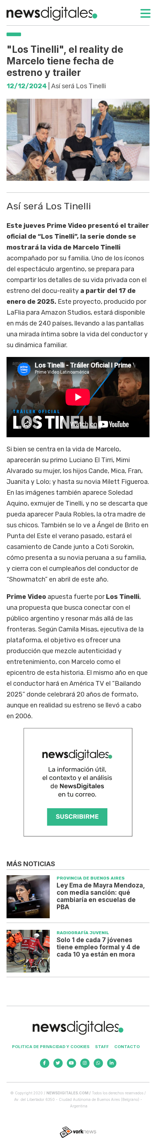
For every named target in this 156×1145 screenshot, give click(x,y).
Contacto (127, 1046)
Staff (102, 1046)
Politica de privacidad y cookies (51, 1046)
